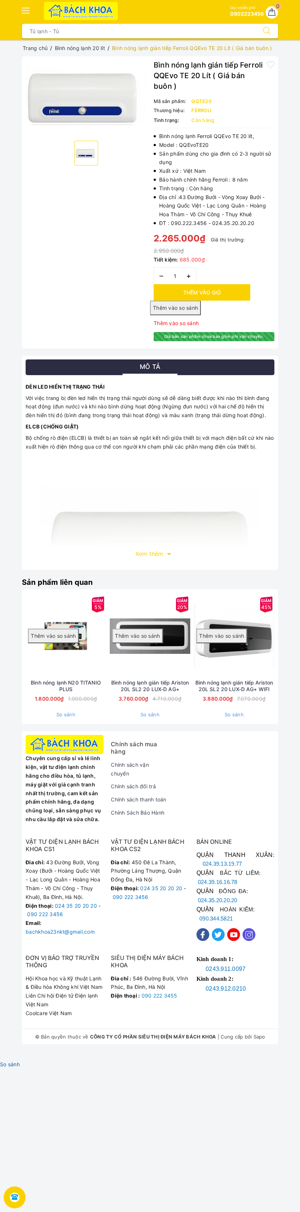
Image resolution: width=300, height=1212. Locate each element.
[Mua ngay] (92, 636)
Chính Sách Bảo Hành (137, 812)
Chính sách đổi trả (133, 786)
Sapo (259, 1037)
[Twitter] (218, 934)
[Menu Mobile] (26, 9)
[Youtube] (233, 934)
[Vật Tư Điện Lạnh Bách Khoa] (81, 11)
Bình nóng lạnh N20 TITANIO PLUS (66, 685)
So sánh (65, 714)
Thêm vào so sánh (176, 323)
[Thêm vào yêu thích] (270, 64)
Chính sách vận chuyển (130, 769)
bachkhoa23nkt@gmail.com (60, 932)
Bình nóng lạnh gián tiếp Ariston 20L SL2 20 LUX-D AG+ (150, 685)
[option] (86, 98)
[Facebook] (202, 934)
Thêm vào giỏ (202, 292)
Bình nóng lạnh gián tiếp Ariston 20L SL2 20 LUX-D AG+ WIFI (234, 685)
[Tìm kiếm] (266, 31)
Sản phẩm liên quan (57, 582)
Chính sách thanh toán (138, 799)
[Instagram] (249, 934)
